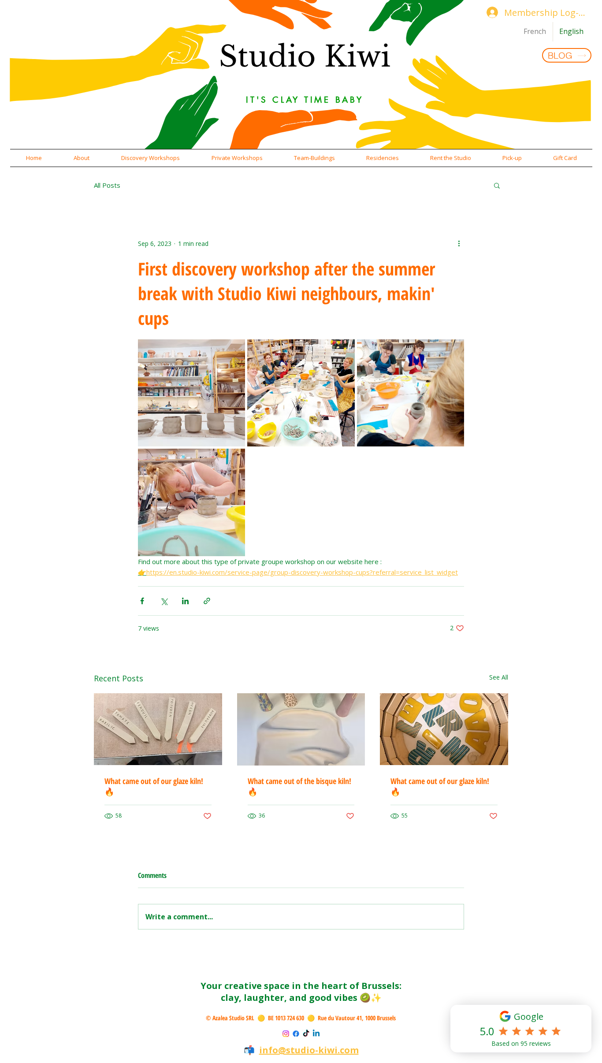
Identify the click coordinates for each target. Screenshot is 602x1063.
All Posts (107, 185)
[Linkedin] (316, 1034)
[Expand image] (191, 392)
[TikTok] (306, 1034)
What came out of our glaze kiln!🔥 (153, 786)
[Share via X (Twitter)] (164, 601)
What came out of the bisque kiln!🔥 (299, 786)
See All (498, 677)
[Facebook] (296, 1034)
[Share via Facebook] (142, 601)
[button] (81, 158)
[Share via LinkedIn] (185, 601)
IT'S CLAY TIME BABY (304, 99)
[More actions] (458, 243)
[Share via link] (207, 601)
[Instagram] (286, 1034)
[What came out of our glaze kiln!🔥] (158, 729)
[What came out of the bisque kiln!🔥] (301, 729)
